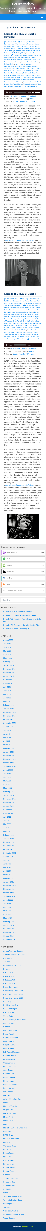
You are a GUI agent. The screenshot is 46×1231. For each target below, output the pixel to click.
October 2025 (8, 676)
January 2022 (8, 839)
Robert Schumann (27, 79)
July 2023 (7, 774)
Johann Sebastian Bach (21, 323)
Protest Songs (8, 1153)
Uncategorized (8, 1204)
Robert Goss (36, 77)
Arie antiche (7, 958)
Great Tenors (8, 1070)
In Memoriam (29, 44)
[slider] (38, 92)
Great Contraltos (9, 1066)
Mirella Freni (8, 1117)
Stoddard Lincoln (10, 336)
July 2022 (7, 817)
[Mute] (33, 92)
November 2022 (9, 802)
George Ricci (25, 62)
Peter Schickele (27, 332)
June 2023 (7, 777)
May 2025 (7, 694)
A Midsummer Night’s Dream (22, 55)
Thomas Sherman (29, 84)
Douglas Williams (16, 59)
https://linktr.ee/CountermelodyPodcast (19, 240)
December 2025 (9, 669)
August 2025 (8, 683)
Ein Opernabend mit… (11, 1038)
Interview (6, 1095)
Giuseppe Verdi (9, 1059)
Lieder (18, 46)
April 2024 (7, 741)
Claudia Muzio (8, 1012)
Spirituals (6, 1189)
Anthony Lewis (22, 310)
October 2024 (8, 719)
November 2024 (9, 716)
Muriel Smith (8, 1121)
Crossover (7, 1027)
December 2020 (9, 885)
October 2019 (8, 936)
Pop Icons (7, 1149)
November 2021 (9, 846)
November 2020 (9, 889)
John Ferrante (27, 325)
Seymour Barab (28, 82)
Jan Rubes (18, 66)
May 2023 (7, 781)
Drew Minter (27, 59)
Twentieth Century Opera (12, 1200)
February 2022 (8, 835)
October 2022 (8, 806)
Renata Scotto (8, 1160)
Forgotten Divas (9, 1045)
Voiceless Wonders (10, 1211)
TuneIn (22, 101)
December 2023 (9, 756)
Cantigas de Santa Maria (24, 312)
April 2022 (7, 828)
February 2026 (8, 662)
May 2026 (7, 651)
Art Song (23, 42)
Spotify (15, 101)
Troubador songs (10, 339)
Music (5, 1124)
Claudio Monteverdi (17, 314)
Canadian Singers (10, 1009)
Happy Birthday (9, 1077)
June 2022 (7, 820)
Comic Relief (8, 1016)
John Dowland (20, 68)
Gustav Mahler (8, 1074)
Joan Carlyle (27, 66)
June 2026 (7, 647)
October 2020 (8, 893)
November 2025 (9, 673)
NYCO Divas (8, 1135)
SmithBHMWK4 (9, 1186)
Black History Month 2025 (13, 994)
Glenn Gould (35, 62)
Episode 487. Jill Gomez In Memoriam (17, 612)
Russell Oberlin (17, 82)
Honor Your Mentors (18, 44)
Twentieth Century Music (17, 53)
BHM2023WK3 (9, 980)
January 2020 (8, 925)
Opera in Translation (11, 1139)
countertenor (29, 314)
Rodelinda (7, 82)
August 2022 (8, 813)
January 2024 (8, 752)
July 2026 (7, 644)
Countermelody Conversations (14, 1020)
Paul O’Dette (15, 77)
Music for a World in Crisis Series (22, 48)
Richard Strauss (27, 50)
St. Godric (34, 334)
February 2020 (8, 922)
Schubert (6, 1175)
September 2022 (9, 810)
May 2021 (7, 867)
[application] (23, 92)
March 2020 (7, 918)
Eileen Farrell (8, 1034)
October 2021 (8, 849)
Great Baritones (9, 1063)
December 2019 (9, 929)
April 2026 (7, 654)
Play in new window (19, 96)
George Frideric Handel (12, 62)
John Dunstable (16, 325)
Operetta (6, 1142)
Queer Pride (17, 50)
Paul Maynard (9, 332)
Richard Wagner (9, 1171)
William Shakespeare (15, 86)
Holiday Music (8, 1081)
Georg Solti (36, 59)
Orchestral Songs (9, 1146)
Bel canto (6, 969)
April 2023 (7, 784)
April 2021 (7, 871)
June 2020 (7, 907)
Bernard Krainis (9, 312)
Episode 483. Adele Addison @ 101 (16, 629)
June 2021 (7, 864)
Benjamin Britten (15, 57)
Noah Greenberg (30, 75)
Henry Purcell (19, 64)
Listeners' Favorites (27, 46)
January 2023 (8, 795)
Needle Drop (27, 303)
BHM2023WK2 (9, 976)
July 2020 (7, 903)
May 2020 (7, 911)
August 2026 (8, 640)
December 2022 (9, 799)
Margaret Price (8, 1110)
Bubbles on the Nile (10, 1005)
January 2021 (8, 882)
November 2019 (9, 932)
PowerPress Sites (27, 1226)
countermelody (32, 86)
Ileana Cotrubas (9, 1088)
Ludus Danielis (28, 328)
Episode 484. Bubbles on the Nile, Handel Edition (22, 625)
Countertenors (34, 299)
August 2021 (8, 857)
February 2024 (8, 748)
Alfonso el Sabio (29, 307)
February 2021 (8, 878)
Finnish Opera (8, 1041)
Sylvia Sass (7, 1193)
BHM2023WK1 (9, 973)
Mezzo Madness (30, 301)
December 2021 (9, 842)
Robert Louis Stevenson (12, 79)
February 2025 (8, 705)
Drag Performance (10, 1030)
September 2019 (9, 940)
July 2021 (7, 860)
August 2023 (8, 770)
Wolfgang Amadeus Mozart (13, 1214)
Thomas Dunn (34, 336)
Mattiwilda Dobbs (29, 73)
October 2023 (8, 763)
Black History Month (11, 987)
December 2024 (9, 712)
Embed (32, 99)
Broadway (7, 1001)
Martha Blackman (16, 73)
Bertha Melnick (26, 57)
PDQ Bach (18, 332)
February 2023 (8, 792)
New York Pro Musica (17, 75)
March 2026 (7, 658)
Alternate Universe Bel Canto (14, 955)
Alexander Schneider (17, 307)
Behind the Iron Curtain (12, 965)
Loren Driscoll (16, 71)
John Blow (33, 323)
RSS (28, 101)
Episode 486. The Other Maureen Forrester (19, 615)
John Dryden (30, 68)
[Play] (7, 92)
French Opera (8, 1048)
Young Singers (9, 1218)
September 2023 (9, 766)
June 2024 (7, 734)
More (33, 101)
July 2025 (7, 687)
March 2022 (7, 831)
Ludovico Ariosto (27, 71)
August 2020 (8, 900)
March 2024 (7, 745)
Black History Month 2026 (13, 998)
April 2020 (7, 914)
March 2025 (7, 701)
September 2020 (9, 896)
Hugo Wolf (26, 321)
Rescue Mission (9, 1164)
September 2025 (9, 680)
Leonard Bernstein (16, 328)
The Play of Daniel (16, 84)
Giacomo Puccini (9, 1056)
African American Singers (13, 951)
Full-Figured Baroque (11, 301)
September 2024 (9, 723)
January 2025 (8, 709)
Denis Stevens (15, 316)
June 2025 (7, 691)
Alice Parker (13, 310)
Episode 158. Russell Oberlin (20, 293)
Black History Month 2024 (13, 991)
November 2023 (9, 759)
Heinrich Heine (9, 64)
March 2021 (7, 875)
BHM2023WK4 (9, 983)
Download (32, 96)
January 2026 (8, 665)
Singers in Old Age (10, 1178)
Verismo (6, 1207)
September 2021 (9, 853)
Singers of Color (9, 1182)
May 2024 (7, 737)
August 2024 (8, 727)
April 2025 (7, 698)
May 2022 (7, 824)
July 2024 (7, 730)
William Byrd (21, 339)
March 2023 (7, 788)
